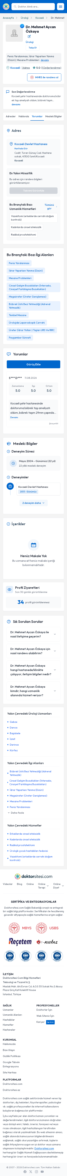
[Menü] (60, 6)
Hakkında (24, 116)
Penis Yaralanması (19, 263)
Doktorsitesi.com (12, 1083)
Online (30, 884)
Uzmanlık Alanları (12, 1014)
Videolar (8, 884)
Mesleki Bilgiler (53, 116)
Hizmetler (8, 1024)
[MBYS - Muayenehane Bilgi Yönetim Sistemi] (20, 928)
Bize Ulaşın (9, 1050)
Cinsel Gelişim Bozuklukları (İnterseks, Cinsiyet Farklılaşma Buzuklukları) (30, 782)
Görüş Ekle (33, 364)
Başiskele (15, 733)
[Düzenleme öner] (29, 36)
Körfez (14, 750)
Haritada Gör (21, 148)
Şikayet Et (53, 423)
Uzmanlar (8, 1009)
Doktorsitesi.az (11, 1090)
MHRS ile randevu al (46, 77)
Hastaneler (9, 1029)
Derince (14, 744)
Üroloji (24, 17)
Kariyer (45, 1021)
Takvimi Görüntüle (33, 190)
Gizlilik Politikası (12, 1056)
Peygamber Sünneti (20, 337)
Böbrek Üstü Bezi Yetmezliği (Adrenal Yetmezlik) (30, 773)
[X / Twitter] (30, 1171)
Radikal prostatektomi (22, 845)
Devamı (14, 417)
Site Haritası (9, 1072)
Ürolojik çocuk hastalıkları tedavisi (29, 850)
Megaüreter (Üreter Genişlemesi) (27, 296)
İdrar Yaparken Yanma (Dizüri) (26, 270)
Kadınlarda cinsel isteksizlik (25, 839)
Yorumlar (37, 116)
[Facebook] (25, 1171)
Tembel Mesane (17, 315)
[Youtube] (42, 1171)
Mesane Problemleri (20, 278)
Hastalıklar (9, 1019)
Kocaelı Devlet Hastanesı (30, 144)
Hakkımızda (9, 1044)
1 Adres (26, 67)
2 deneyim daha (31, 503)
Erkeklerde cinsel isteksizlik (25, 833)
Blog (19, 884)
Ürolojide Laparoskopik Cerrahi (27, 322)
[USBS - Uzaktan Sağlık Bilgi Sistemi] (47, 928)
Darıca (13, 727)
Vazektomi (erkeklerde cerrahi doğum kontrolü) (31, 858)
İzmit (12, 739)
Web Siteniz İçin (45, 1015)
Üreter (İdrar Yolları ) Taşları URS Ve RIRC (32, 330)
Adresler (11, 116)
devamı (45, 60)
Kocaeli (40, 17)
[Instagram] (36, 1171)
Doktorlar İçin (44, 1009)
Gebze (13, 721)
